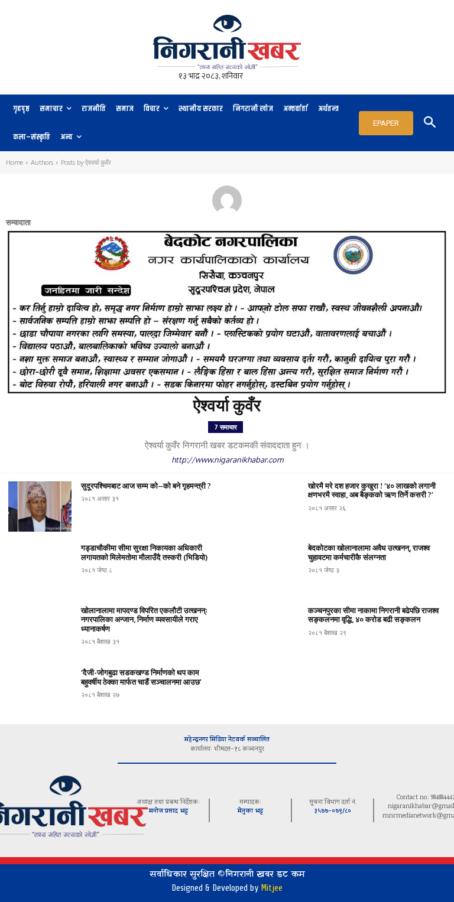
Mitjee (272, 888)
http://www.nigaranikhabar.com (227, 459)
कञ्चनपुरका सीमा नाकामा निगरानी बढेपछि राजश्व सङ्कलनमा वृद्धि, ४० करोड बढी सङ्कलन (373, 614)
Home (14, 162)
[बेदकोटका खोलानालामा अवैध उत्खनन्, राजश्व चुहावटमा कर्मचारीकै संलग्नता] (267, 568)
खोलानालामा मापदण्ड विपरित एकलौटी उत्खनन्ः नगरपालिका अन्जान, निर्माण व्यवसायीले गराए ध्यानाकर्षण (144, 619)
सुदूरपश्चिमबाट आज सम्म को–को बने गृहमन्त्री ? (146, 485)
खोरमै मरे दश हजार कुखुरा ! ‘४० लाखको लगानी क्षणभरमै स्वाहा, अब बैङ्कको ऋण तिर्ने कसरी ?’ (372, 490)
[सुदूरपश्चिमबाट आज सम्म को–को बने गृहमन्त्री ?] (40, 506)
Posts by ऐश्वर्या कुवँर (86, 162)
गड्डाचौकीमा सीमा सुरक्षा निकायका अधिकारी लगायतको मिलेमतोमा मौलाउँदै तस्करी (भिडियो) (144, 552)
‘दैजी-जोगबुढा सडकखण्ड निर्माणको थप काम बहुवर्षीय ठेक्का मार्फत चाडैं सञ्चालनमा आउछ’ (141, 676)
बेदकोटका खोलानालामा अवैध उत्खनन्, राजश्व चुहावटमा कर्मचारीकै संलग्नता (369, 552)
